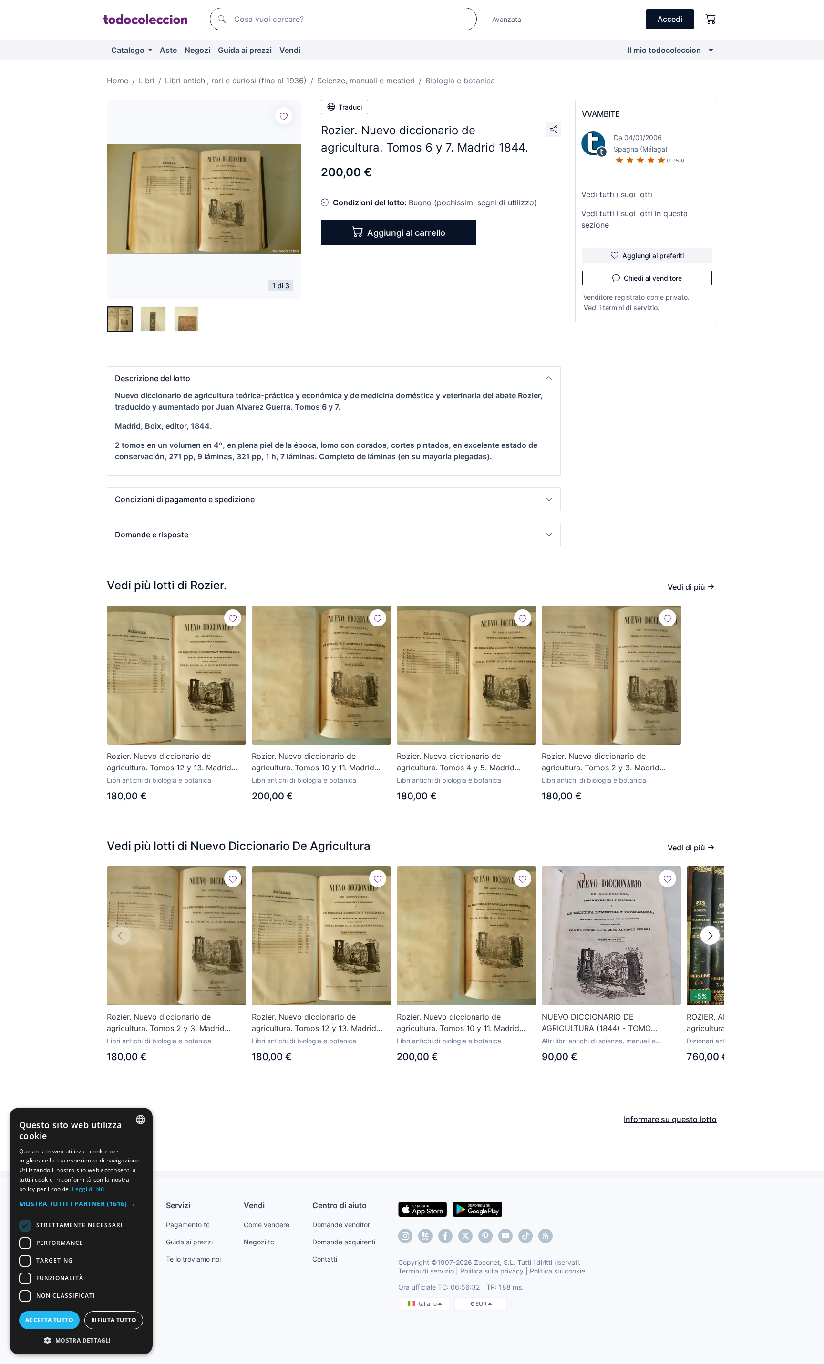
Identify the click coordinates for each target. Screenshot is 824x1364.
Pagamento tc (188, 1225)
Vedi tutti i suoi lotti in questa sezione (634, 219)
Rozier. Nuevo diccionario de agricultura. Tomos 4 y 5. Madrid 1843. (456, 762)
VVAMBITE (601, 114)
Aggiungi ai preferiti (653, 256)
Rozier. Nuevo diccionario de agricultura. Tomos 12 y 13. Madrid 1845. (169, 762)
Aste (168, 50)
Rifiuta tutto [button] (113, 1320)
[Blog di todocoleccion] (545, 1236)
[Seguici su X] (465, 1236)
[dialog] (81, 1231)
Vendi (289, 50)
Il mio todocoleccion (664, 50)
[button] (334, 378)
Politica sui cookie (557, 1271)
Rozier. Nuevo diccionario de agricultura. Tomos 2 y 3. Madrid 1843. (600, 762)
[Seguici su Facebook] (445, 1236)
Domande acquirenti (343, 1242)
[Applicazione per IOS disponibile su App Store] (422, 1208)
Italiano (427, 1303)
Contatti (324, 1259)
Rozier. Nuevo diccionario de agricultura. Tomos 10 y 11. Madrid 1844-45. (313, 762)
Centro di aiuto (339, 1205)
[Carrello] (711, 19)
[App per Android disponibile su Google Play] (477, 1208)
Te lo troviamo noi (193, 1259)
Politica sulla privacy (492, 1271)
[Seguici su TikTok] (525, 1236)
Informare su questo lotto (670, 1119)
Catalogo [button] (128, 50)
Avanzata (506, 19)
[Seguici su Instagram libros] (425, 1236)
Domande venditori (341, 1225)
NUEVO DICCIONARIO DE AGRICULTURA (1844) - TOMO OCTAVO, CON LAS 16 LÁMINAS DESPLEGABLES (600, 1023)
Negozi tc (259, 1242)
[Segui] (283, 115)
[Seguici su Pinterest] (485, 1236)
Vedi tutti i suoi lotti (616, 194)
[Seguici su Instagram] (405, 1236)
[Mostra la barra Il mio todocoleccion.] (711, 50)
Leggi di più (88, 1189)
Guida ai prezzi (245, 50)
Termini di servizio (426, 1271)
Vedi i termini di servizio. (621, 307)
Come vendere (266, 1225)
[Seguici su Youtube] (505, 1236)
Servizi (178, 1205)
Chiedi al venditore (653, 278)
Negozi (197, 50)
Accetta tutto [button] (49, 1320)
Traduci (350, 107)
